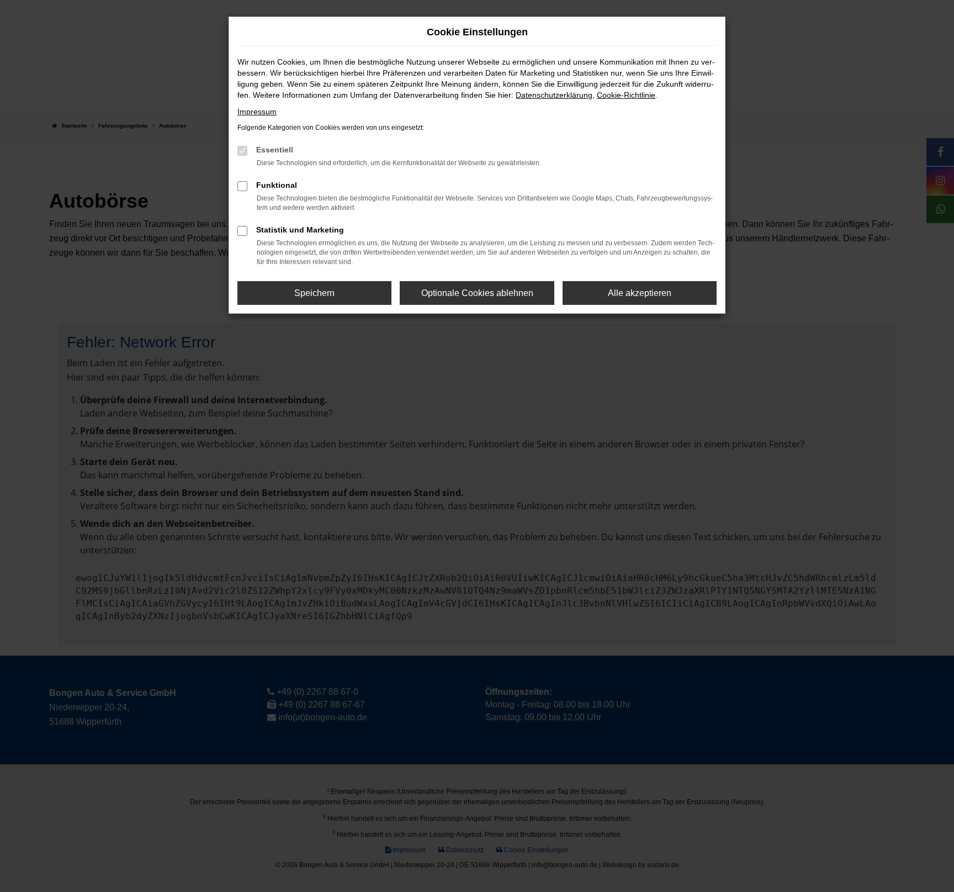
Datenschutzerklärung (554, 95)
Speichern (314, 293)
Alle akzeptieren (639, 293)
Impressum (257, 111)
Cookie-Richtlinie (626, 95)
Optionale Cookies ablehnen (477, 293)
